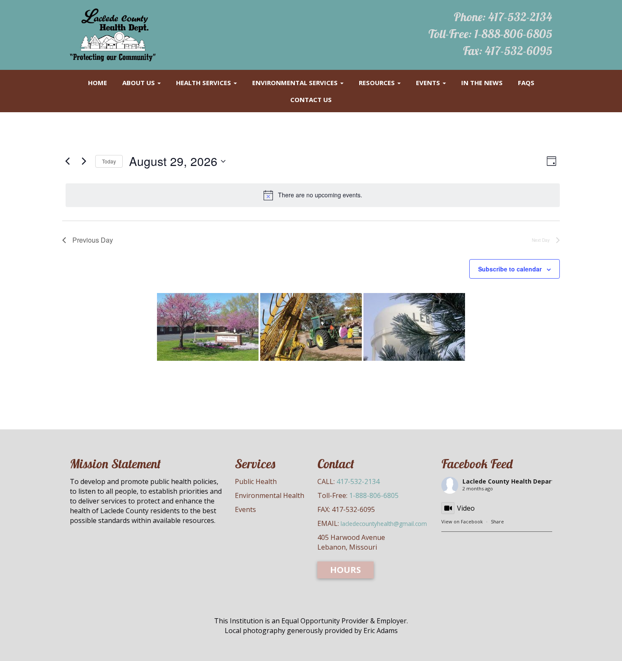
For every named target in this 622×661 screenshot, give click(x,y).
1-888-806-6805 (513, 33)
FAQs (526, 82)
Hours (345, 569)
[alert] (313, 195)
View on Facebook (462, 521)
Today (109, 161)
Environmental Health (269, 495)
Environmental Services (295, 82)
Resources (377, 82)
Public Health (256, 481)
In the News (482, 82)
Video (466, 508)
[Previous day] (67, 161)
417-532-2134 (520, 16)
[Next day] (84, 161)
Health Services (204, 82)
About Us (139, 82)
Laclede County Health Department (516, 481)
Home (97, 82)
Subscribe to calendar (510, 269)
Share (497, 521)
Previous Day (92, 240)
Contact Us (311, 99)
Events (429, 82)
